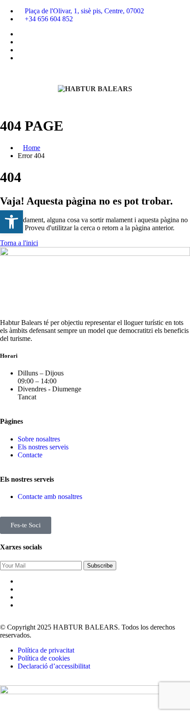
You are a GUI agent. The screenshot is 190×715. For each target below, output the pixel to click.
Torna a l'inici (19, 243)
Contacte (30, 455)
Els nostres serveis (43, 447)
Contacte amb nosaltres (50, 496)
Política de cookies (44, 658)
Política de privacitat (46, 650)
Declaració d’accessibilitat (54, 666)
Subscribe (100, 565)
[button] (11, 221)
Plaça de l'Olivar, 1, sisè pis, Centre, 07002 (84, 11)
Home (31, 147)
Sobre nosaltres (39, 439)
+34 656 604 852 (49, 19)
